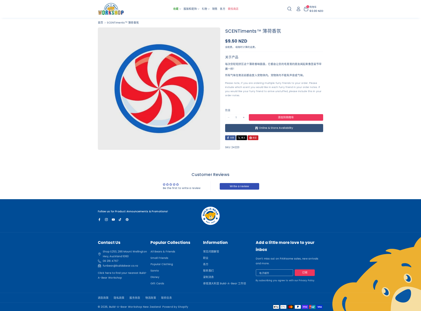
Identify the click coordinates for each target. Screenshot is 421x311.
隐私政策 (119, 298)
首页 (100, 23)
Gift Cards (157, 283)
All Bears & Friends (162, 251)
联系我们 (208, 271)
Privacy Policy (306, 280)
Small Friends (159, 258)
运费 (252, 47)
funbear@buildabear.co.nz (120, 266)
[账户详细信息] (298, 8)
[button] (177, 9)
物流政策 (150, 298)
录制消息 (208, 277)
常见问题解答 (211, 251)
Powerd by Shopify (175, 307)
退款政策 (103, 298)
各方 (206, 264)
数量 (228, 110)
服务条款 (134, 298)
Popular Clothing (161, 264)
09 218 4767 (110, 261)
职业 (206, 258)
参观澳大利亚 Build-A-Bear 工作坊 (224, 283)
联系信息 (166, 298)
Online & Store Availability (276, 128)
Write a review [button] (239, 186)
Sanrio (154, 271)
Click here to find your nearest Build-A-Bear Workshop (122, 275)
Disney (154, 277)
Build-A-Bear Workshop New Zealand (135, 307)
